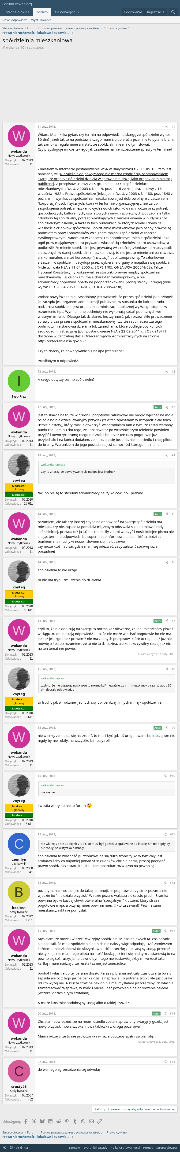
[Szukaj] (173, 12)
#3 (173, 407)
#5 (173, 514)
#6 (173, 562)
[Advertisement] (90, 85)
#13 (172, 931)
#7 (173, 621)
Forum (42, 12)
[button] (78, 12)
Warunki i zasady (95, 1147)
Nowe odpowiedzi (14, 20)
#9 (173, 728)
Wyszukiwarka (41, 20)
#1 (173, 127)
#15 (172, 1062)
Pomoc (148, 1147)
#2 (173, 371)
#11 (172, 834)
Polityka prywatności (125, 1147)
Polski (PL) (20, 1147)
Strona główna (17, 12)
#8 (173, 669)
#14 (172, 1013)
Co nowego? (65, 12)
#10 (172, 776)
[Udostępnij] (167, 126)
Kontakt (74, 1147)
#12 (172, 883)
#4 (173, 455)
